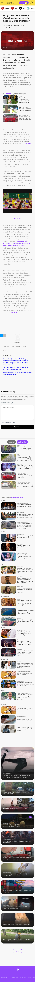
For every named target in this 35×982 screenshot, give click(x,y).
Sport (24, 8)
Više (17, 951)
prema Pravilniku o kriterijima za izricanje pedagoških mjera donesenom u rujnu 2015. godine (17, 243)
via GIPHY (17, 218)
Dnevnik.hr (7, 8)
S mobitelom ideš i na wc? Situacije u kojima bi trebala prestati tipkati (17, 373)
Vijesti (16, 8)
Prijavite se (17, 427)
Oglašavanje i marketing (18, 977)
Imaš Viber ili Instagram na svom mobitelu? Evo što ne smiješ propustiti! (16, 368)
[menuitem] (32, 3)
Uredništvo (4, 977)
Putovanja (32, 8)
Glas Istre (28, 143)
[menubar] (32, 3)
